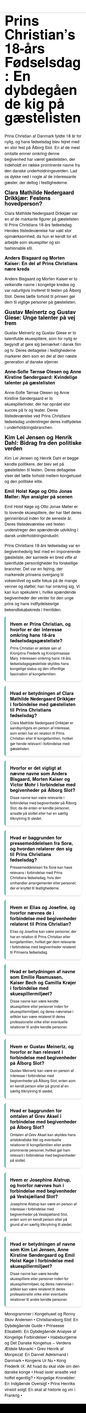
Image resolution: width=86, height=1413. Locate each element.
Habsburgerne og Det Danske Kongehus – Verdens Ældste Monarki (41, 1342)
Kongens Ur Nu (39, 1360)
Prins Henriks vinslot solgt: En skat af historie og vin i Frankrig (40, 1389)
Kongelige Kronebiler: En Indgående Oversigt (40, 1380)
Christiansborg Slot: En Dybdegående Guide (41, 1322)
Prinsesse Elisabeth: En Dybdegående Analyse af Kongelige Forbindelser (40, 1331)
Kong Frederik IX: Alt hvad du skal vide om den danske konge (42, 1366)
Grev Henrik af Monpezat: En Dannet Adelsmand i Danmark (36, 1354)
